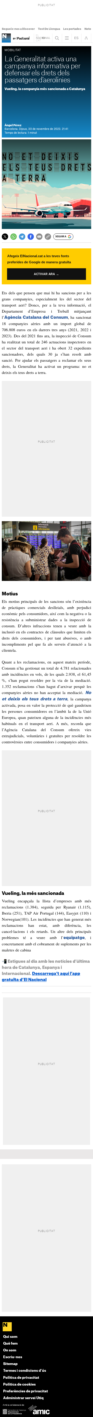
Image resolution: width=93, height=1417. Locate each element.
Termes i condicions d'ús (24, 1370)
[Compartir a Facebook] (31, 236)
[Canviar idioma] (76, 38)
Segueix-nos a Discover (18, 29)
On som (9, 1350)
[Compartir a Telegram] (22, 236)
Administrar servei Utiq (23, 1398)
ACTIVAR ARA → (46, 274)
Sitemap (10, 1364)
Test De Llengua (49, 29)
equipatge (74, 938)
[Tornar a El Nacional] (43, 38)
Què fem (10, 1343)
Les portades (72, 29)
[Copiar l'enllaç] (48, 236)
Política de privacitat (21, 1377)
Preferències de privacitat (25, 1391)
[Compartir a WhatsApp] (13, 236)
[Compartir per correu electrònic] (39, 236)
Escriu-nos (12, 1357)
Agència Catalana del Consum (36, 317)
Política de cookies (19, 1384)
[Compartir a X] (5, 236)
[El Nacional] (46, 1327)
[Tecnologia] (6, 38)
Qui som (10, 1337)
